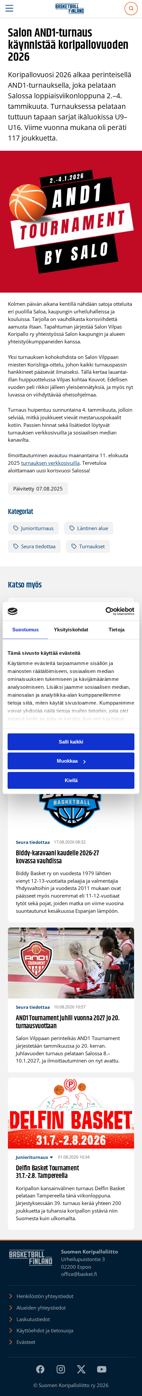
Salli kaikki (71, 742)
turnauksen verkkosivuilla (50, 463)
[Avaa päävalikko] (9, 8)
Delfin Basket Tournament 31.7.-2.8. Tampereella (47, 1172)
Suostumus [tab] (25, 629)
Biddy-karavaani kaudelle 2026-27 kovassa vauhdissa (57, 857)
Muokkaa (67, 761)
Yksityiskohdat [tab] (71, 629)
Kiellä (71, 780)
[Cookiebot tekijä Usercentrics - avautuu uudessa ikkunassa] (105, 611)
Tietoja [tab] (116, 629)
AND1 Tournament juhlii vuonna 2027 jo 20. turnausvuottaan (67, 1022)
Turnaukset (92, 546)
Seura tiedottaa (38, 546)
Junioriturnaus (37, 528)
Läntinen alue (92, 528)
